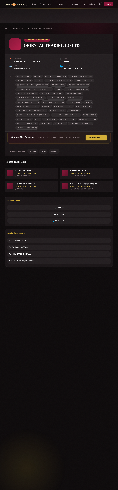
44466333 (68, 61)
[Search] (100, 4)
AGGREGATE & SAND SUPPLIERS (40, 29)
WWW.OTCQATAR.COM (73, 68)
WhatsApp (54, 151)
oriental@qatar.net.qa (22, 68)
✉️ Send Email (59, 214)
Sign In (108, 4)
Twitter (43, 151)
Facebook (32, 151)
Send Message (97, 137)
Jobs (34, 4)
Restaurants (63, 4)
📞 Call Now (59, 208)
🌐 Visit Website (59, 221)
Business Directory (47, 4)
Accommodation (78, 4)
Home (7, 29)
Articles (92, 4)
